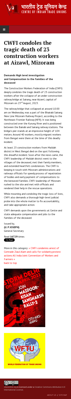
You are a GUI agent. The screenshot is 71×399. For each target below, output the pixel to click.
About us (51, 395)
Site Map (63, 395)
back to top (10, 263)
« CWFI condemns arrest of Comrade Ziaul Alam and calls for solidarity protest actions (32, 251)
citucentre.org (10, 387)
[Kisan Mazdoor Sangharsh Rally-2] (24, 297)
